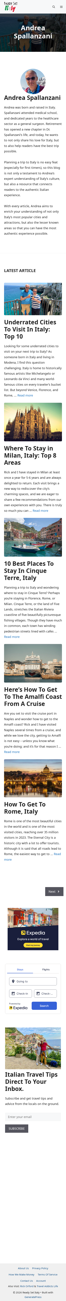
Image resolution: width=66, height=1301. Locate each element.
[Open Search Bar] (54, 7)
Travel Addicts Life (47, 1286)
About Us (23, 1268)
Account (41, 1280)
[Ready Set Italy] (10, 7)
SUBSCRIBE (17, 1128)
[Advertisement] (30, 1202)
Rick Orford (27, 1286)
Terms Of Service (47, 1274)
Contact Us (26, 1280)
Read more (25, 395)
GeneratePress (33, 1297)
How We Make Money (21, 1274)
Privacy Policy (40, 1268)
